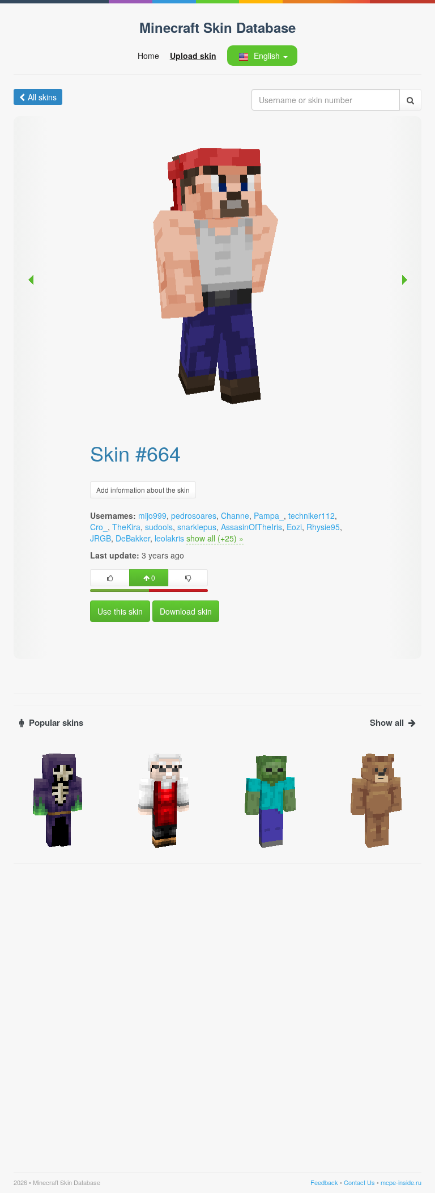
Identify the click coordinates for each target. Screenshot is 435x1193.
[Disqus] (217, 1011)
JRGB (100, 538)
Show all (387, 723)
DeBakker (133, 538)
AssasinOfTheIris (251, 526)
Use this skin (120, 611)
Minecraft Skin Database (217, 27)
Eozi (294, 526)
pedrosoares (193, 515)
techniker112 (311, 515)
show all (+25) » (215, 538)
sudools (159, 526)
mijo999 (152, 515)
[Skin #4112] (58, 799)
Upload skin (193, 55)
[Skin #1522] (270, 799)
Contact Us (359, 1182)
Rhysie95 (323, 526)
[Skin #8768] (165, 799)
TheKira (126, 526)
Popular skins (56, 723)
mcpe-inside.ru (401, 1182)
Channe (235, 515)
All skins (42, 97)
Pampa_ (269, 515)
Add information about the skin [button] (143, 489)
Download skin (186, 611)
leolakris (169, 538)
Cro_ (99, 526)
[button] (262, 55)
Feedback (324, 1182)
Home (148, 55)
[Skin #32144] (377, 799)
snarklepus (196, 526)
